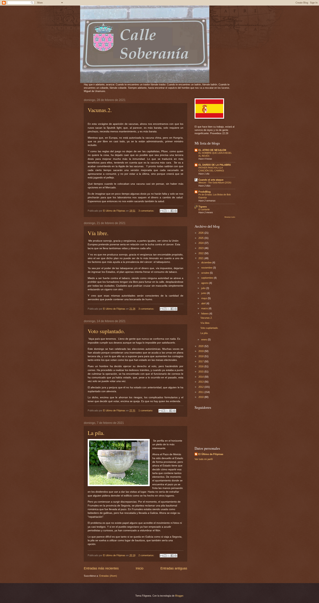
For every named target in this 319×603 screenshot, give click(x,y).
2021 (201, 258)
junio (204, 293)
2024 (201, 243)
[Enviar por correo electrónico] (161, 211)
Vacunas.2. (100, 110)
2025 (201, 238)
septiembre (207, 277)
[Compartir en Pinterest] (175, 211)
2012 (201, 387)
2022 (201, 253)
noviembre (207, 267)
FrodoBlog (204, 191)
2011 (201, 392)
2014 (201, 376)
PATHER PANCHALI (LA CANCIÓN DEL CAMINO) (211, 169)
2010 (201, 397)
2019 (201, 351)
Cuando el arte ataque (210, 179)
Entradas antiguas (173, 568)
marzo (205, 308)
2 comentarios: (146, 555)
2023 (201, 248)
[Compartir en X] (168, 211)
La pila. (96, 432)
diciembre (206, 262)
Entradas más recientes (101, 568)
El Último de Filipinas (210, 454)
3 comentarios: (146, 210)
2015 (201, 371)
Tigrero (202, 206)
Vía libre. (98, 233)
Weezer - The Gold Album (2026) (214, 182)
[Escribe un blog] (165, 211)
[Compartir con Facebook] (172, 211)
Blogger (179, 595)
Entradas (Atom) (108, 575)
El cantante (204, 209)
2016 (201, 366)
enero (204, 339)
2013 (201, 381)
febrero (205, 313)
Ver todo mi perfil (204, 459)
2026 (201, 232)
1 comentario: (146, 410)
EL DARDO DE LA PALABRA (214, 164)
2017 (201, 361)
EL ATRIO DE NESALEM (212, 150)
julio (203, 288)
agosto (205, 283)
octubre (205, 272)
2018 (201, 356)
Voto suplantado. (106, 331)
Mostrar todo (229, 217)
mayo (204, 298)
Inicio (139, 568)
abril (203, 303)
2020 (201, 346)
